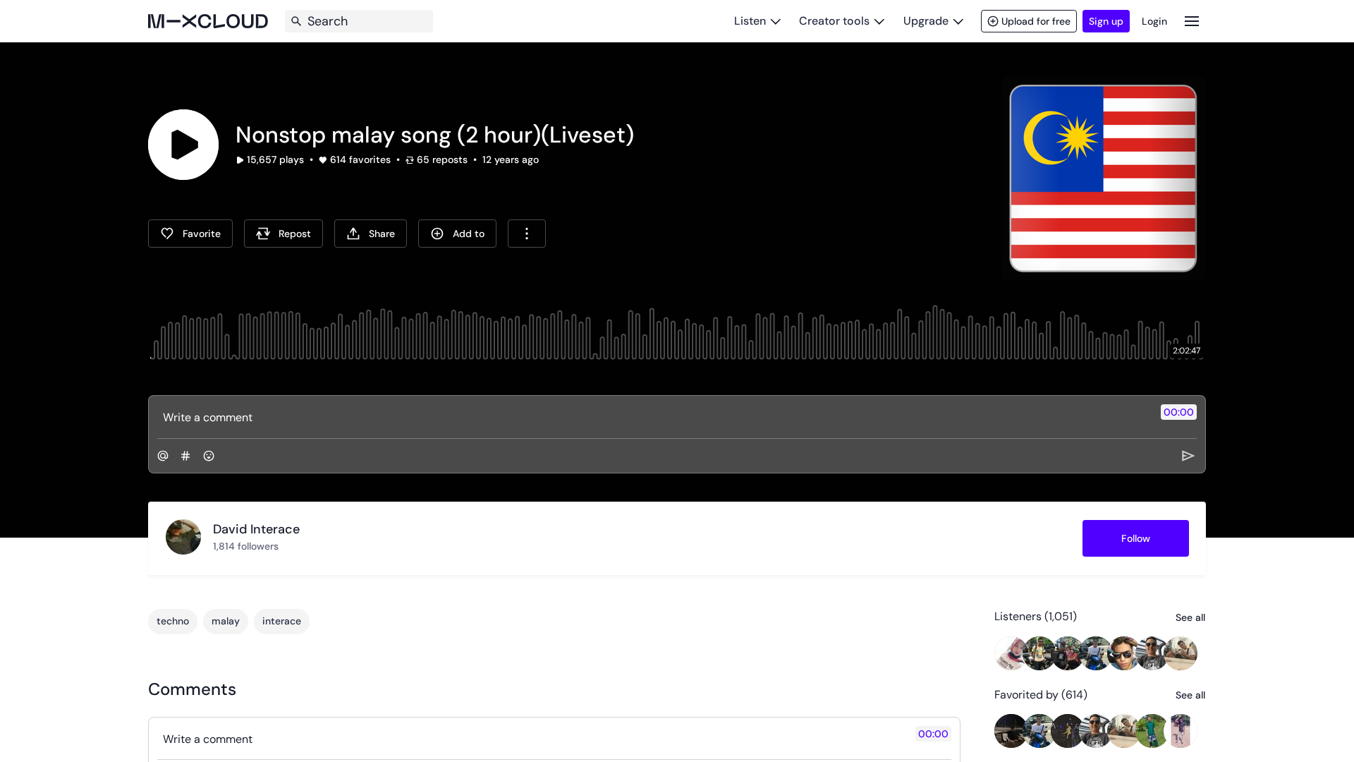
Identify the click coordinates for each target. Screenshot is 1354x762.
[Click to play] (183, 144)
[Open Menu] (1192, 20)
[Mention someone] (163, 455)
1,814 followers (246, 546)
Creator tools (834, 20)
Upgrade (926, 20)
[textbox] (653, 417)
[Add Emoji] (208, 455)
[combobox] (527, 233)
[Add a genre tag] (185, 455)
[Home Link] (208, 21)
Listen (750, 20)
